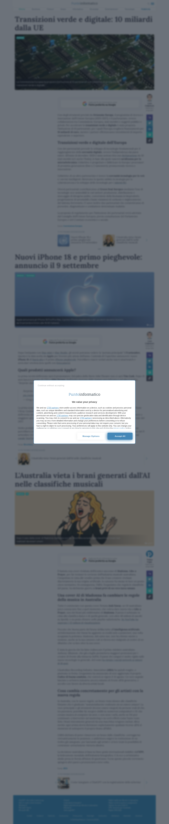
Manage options (91, 436)
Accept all (120, 436)
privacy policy (119, 428)
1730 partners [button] (53, 408)
